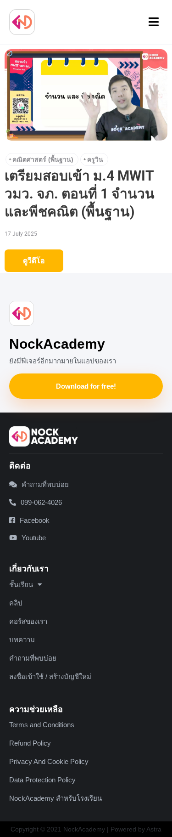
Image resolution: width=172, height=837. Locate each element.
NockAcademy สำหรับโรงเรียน (55, 798)
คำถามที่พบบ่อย (32, 658)
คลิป (15, 603)
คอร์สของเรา (28, 621)
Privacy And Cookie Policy (49, 761)
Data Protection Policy (42, 780)
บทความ (22, 640)
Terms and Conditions (41, 725)
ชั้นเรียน (21, 584)
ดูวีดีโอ (34, 261)
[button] (154, 22)
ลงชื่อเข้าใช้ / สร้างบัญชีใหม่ (50, 676)
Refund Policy (30, 743)
